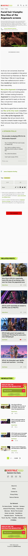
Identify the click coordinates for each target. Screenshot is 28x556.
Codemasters (7, 177)
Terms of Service (11, 394)
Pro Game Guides (7, 506)
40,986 (16, 458)
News (6, 8)
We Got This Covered (17, 511)
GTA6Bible (13, 520)
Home (2, 8)
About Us (14, 486)
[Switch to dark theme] (23, 5)
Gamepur (22, 506)
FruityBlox (14, 518)
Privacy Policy (17, 394)
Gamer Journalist (9, 513)
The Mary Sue (18, 515)
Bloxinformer (21, 518)
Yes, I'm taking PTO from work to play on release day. (15, 143)
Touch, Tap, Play (6, 518)
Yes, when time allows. (11, 153)
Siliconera (7, 511)
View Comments (14, 213)
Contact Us (14, 491)
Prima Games (20, 508)
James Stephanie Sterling (10, 28)
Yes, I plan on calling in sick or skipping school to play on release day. (14, 149)
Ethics (14, 488)
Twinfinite (15, 506)
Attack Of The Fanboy (9, 508)
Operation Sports (9, 515)
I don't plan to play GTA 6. (11, 157)
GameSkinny (18, 513)
